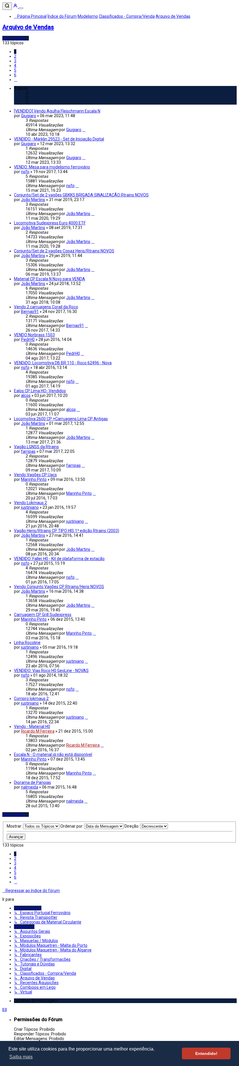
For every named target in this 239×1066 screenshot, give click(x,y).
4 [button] (15, 65)
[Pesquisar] (7, 6)
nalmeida (29, 787)
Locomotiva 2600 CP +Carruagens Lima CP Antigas (61, 418)
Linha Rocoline (27, 642)
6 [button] (15, 75)
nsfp (25, 171)
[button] (15, 79)
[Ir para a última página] (83, 129)
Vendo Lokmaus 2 (30, 502)
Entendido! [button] (206, 1053)
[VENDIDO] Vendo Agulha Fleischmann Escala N (57, 111)
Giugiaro (28, 115)
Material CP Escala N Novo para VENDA (49, 279)
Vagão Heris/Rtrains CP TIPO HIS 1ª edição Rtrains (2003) (66, 530)
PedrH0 (28, 339)
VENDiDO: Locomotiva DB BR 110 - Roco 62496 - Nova (63, 362)
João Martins (33, 199)
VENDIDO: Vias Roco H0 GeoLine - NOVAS (51, 670)
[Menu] (21, 8)
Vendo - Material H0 (32, 726)
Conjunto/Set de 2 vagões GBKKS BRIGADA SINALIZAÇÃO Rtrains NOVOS (81, 195)
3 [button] (15, 61)
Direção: (132, 826)
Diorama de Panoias (32, 782)
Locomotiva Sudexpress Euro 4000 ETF (50, 223)
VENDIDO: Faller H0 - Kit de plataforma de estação (59, 558)
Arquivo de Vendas (28, 27)
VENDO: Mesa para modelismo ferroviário (52, 167)
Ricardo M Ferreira (38, 731)
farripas (28, 451)
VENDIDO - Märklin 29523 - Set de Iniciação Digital (59, 139)
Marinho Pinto (34, 479)
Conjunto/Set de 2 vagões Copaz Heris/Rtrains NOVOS (64, 251)
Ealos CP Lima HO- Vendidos (40, 390)
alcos (26, 395)
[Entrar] (16, 6)
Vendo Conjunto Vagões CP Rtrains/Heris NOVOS (59, 586)
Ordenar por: (72, 826)
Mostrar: (15, 826)
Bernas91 (30, 311)
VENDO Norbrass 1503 (34, 335)
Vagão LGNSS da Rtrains (36, 446)
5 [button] (15, 70)
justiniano (30, 507)
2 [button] (15, 56)
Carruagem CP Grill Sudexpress (42, 614)
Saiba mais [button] (21, 1056)
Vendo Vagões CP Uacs (35, 474)
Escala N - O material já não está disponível (53, 754)
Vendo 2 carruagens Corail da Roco (46, 307)
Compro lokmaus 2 (31, 698)
